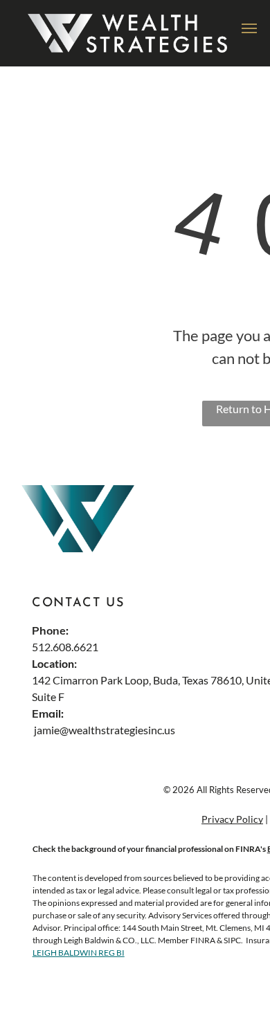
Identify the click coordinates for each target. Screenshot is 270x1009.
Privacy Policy (232, 819)
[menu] (249, 28)
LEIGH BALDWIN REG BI (79, 952)
